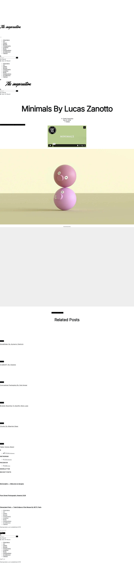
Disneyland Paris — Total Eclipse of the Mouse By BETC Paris (20, 507)
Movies (5, 44)
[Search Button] (0, 56)
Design (5, 43)
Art (4, 41)
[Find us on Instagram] (4, 559)
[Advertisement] (67, 11)
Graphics (5, 47)
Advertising (6, 40)
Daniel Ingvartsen (68, 118)
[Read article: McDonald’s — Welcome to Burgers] (67, 477)
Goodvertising (7, 50)
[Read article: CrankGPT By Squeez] (67, 353)
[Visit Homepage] (10, 28)
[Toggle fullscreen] (3, 530)
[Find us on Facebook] (0, 559)
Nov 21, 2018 (67, 120)
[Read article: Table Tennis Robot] (67, 436)
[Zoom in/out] (5, 530)
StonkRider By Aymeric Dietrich (11, 344)
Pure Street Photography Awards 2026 (13, 495)
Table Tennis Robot (7, 447)
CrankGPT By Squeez (8, 365)
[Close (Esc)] (0, 530)
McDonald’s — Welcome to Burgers (12, 484)
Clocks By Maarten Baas (9, 426)
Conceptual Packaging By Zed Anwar (13, 385)
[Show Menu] (0, 79)
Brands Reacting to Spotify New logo (14, 406)
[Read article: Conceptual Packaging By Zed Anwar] (67, 374)
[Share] (2, 530)
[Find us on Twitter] (2, 559)
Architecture (6, 52)
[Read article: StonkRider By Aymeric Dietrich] (67, 333)
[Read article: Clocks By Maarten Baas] (67, 415)
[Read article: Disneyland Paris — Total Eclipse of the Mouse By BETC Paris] (67, 501)
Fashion (5, 53)
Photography (7, 46)
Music (5, 49)
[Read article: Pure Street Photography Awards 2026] (67, 489)
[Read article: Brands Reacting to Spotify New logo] (67, 395)
